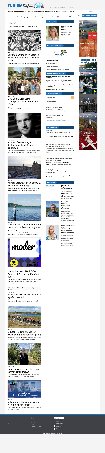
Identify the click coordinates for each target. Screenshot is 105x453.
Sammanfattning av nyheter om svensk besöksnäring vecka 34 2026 (30, 15)
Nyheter (10, 11)
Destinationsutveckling (20, 11)
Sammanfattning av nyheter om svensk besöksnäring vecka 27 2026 (61, 17)
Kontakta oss (62, 7)
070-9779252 (34, 422)
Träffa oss (73, 7)
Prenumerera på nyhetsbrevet (89, 15)
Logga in (71, 11)
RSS (79, 15)
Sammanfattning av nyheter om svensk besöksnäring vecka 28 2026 (31, 17)
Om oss (68, 7)
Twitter (58, 429)
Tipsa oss (51, 7)
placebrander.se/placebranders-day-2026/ (60, 103)
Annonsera (56, 7)
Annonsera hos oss (32, 26)
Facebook (58, 426)
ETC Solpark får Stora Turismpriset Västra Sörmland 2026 (60, 15)
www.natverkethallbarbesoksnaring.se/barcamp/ (60, 111)
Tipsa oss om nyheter (13, 423)
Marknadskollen (38, 11)
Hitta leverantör (49, 11)
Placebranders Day (51, 101)
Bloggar (58, 11)
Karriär (30, 11)
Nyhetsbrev (57, 421)
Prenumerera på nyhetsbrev (17, 26)
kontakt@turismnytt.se (36, 426)
